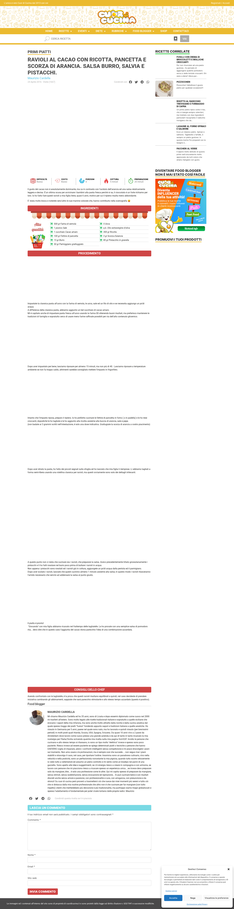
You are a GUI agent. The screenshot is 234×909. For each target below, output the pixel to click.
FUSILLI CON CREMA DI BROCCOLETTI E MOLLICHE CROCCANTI (190, 59)
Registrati (216, 3)
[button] (228, 869)
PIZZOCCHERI (183, 82)
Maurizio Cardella (39, 78)
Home (49, 31)
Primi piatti (39, 52)
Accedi (226, 3)
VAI (185, 38)
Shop (163, 31)
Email (31, 866)
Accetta (173, 898)
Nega (192, 898)
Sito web (32, 878)
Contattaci (181, 31)
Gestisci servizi (171, 891)
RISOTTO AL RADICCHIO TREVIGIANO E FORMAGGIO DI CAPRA (190, 104)
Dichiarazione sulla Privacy (197, 904)
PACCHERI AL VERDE (187, 148)
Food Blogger (142, 31)
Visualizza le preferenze (216, 898)
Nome (31, 855)
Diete (99, 31)
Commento (34, 820)
